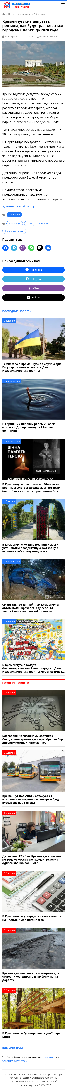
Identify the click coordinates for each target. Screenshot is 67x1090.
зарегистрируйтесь (14, 1061)
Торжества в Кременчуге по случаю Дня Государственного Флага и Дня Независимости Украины (32, 367)
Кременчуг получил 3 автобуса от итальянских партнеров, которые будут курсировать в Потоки (31, 799)
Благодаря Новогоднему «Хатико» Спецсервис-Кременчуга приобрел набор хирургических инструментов (32, 739)
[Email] (48, 248)
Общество (14, 214)
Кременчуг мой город (18, 206)
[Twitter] (40, 248)
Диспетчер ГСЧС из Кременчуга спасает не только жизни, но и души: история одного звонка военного (31, 859)
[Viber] (22, 248)
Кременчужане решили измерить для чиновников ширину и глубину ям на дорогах (30, 976)
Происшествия (12, 380)
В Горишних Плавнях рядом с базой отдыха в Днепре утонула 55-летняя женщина (28, 427)
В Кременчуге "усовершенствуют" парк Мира (31, 1035)
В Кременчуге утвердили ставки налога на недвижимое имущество (32, 918)
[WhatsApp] (31, 248)
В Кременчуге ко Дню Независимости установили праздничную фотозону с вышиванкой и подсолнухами (30, 548)
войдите (48, 1057)
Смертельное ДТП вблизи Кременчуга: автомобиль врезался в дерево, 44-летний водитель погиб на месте (31, 608)
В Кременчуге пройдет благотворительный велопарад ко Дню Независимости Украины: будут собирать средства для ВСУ (33, 668)
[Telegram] (14, 248)
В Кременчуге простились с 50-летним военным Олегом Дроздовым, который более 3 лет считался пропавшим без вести (31, 488)
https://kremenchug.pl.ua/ (43, 1080)
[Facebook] (5, 248)
